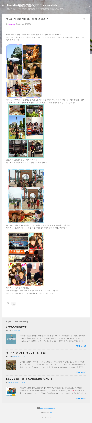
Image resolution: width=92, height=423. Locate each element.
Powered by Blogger (47, 408)
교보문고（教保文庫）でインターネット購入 (26, 353)
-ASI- (51, 412)
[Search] (89, 6)
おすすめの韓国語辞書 (16, 327)
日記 (13, 304)
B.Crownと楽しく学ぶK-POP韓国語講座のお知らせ (29, 379)
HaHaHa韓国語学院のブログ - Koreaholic (32, 5)
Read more (81, 346)
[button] (84, 19)
